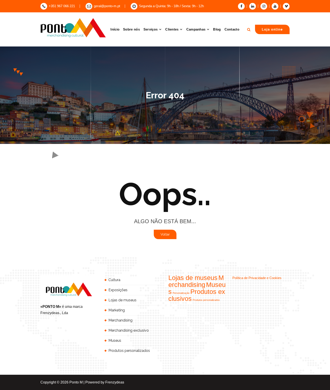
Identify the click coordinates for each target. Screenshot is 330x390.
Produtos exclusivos (196, 295)
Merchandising (120, 320)
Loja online (272, 29)
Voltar (165, 234)
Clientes (171, 29)
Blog (217, 29)
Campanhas (196, 29)
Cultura (114, 280)
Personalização (181, 293)
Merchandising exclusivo (128, 330)
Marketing (116, 310)
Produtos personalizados (129, 350)
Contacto (231, 29)
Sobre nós (131, 29)
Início (114, 29)
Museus (114, 340)
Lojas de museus (122, 300)
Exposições (118, 290)
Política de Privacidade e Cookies (257, 278)
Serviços (150, 29)
